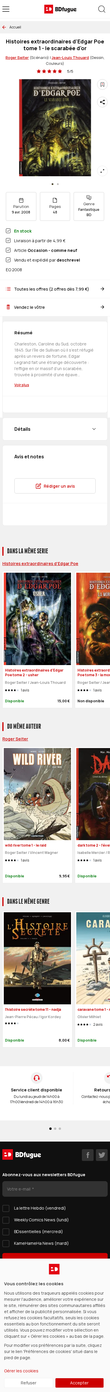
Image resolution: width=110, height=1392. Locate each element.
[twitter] (102, 1155)
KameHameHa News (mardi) (41, 1243)
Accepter (79, 1383)
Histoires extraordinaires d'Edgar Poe (40, 563)
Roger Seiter (17, 57)
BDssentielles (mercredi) (38, 1231)
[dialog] (55, 1325)
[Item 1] (58, 184)
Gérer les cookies (21, 1371)
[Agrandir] (102, 171)
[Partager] (102, 102)
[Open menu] (5, 9)
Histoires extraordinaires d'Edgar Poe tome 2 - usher (34, 673)
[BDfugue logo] (60, 9)
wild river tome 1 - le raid (25, 845)
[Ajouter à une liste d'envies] (102, 84)
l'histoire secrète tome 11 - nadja (33, 1009)
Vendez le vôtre (29, 307)
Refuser (28, 1383)
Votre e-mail (19, 1189)
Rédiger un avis (59, 486)
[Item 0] (52, 184)
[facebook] (88, 1155)
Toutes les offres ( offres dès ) (51, 289)
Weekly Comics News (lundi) (41, 1220)
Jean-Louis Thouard (70, 57)
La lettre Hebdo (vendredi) (40, 1208)
